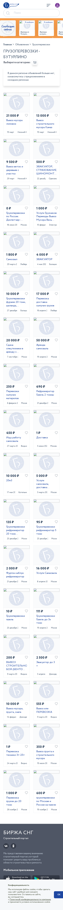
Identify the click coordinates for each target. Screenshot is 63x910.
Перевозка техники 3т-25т (15, 753)
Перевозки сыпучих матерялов (12, 395)
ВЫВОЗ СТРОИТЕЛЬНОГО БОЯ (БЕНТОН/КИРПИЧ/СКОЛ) (16, 666)
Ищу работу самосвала (13, 439)
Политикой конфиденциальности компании (30, 899)
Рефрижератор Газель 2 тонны (45, 393)
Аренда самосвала (42, 346)
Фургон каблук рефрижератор (15, 574)
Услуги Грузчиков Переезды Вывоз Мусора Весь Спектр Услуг (46, 216)
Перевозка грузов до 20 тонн (13, 801)
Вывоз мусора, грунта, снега (14, 710)
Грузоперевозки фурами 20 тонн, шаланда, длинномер (16, 302)
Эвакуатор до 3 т (45, 664)
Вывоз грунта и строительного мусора (45, 755)
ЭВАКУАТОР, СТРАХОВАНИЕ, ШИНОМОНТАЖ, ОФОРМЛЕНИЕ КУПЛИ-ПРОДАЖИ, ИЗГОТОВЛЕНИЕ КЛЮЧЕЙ (46, 170)
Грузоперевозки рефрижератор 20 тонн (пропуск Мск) (15, 530)
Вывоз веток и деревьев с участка (14, 170)
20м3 (9, 480)
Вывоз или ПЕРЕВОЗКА (44, 710)
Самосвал (11, 259)
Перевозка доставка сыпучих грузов (45, 302)
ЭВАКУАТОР (44, 259)
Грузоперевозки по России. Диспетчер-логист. (15, 216)
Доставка (42, 437)
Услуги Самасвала (46, 573)
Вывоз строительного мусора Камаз (45, 124)
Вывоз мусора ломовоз (14, 122)
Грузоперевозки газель (15, 617)
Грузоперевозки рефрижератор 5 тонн (46, 530)
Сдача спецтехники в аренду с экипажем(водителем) (16, 348)
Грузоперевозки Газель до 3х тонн (45, 619)
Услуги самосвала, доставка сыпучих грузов (45, 484)
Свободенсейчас (8, 28)
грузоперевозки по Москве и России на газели (46, 801)
